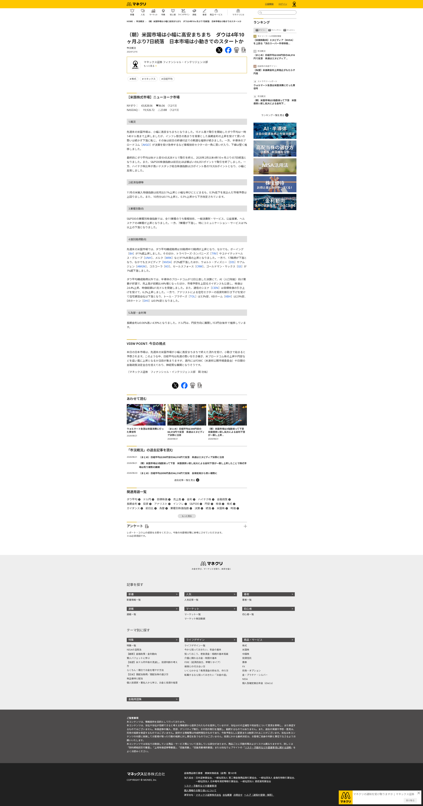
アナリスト (160, 504)
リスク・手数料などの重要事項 (200, 785)
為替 (162, 508)
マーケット (192, 609)
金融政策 (222, 499)
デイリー (262, 30)
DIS (232, 262)
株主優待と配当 (135, 678)
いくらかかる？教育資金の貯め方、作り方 (206, 670)
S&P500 (194, 504)
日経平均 (168, 78)
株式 (134, 78)
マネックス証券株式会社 (208, 794)
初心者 (248, 609)
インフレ (178, 504)
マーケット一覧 (192, 614)
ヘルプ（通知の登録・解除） (259, 794)
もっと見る (149, 66)
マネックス (149, 78)
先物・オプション (251, 670)
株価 (218, 504)
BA (131, 253)
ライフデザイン (195, 640)
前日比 (150, 508)
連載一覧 (131, 614)
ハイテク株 (204, 499)
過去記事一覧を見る (184, 480)
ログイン (283, 4)
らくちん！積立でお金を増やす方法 (145, 670)
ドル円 (147, 499)
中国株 (245, 653)
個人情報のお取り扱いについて (200, 790)
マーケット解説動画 (194, 618)
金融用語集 (135, 699)
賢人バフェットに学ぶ (138, 658)
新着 (131, 594)
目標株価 (162, 499)
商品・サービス (253, 640)
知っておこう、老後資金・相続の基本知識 (206, 653)
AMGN (141, 266)
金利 (189, 499)
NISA (245, 679)
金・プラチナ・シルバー (255, 674)
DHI (146, 301)
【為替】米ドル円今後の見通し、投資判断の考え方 (152, 664)
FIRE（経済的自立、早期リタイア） (203, 662)
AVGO (146, 145)
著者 (246, 594)
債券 (244, 662)
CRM (199, 266)
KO (167, 266)
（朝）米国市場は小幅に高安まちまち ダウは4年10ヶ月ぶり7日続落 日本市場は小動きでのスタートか (194, 21)
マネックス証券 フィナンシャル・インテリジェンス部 (176, 62)
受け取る (410, 800)
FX (243, 666)
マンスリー (291, 30)
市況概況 (140, 21)
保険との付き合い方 (194, 666)
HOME (130, 21)
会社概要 (227, 794)
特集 (131, 640)
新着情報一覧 (134, 599)
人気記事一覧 (191, 599)
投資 (145, 504)
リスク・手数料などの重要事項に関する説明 (268, 747)
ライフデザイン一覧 (194, 645)
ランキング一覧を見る (272, 115)
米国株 (221, 508)
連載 (131, 609)
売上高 (177, 499)
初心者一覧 (248, 614)
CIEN (215, 288)
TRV (214, 253)
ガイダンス (133, 508)
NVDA (167, 262)
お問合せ (238, 794)
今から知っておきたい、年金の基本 (202, 649)
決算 (197, 508)
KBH (228, 296)
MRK (169, 258)
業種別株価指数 (179, 508)
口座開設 (269, 4)
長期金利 (132, 504)
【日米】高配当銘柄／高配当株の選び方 (147, 674)
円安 (207, 504)
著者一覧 (246, 599)
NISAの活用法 (134, 649)
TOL (192, 296)
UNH (148, 258)
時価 (233, 508)
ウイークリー (276, 30)
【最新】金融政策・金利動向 (142, 653)
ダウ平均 (132, 499)
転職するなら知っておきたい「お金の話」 (206, 674)
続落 (208, 508)
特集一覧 (131, 645)
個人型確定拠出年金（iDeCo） (258, 683)
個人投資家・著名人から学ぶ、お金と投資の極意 (152, 682)
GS (239, 266)
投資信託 (246, 658)
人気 (188, 594)
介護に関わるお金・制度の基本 (200, 658)
